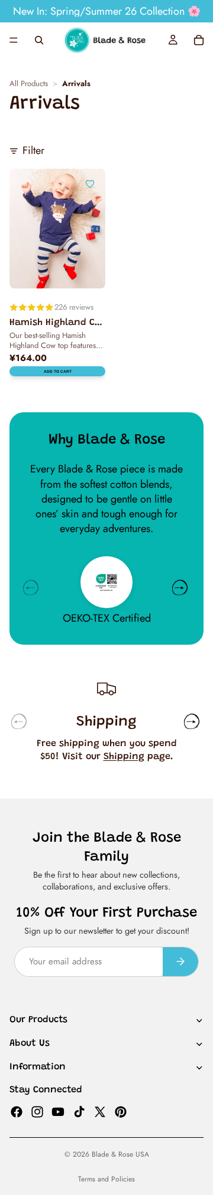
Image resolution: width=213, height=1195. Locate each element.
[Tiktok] (79, 1111)
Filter (33, 150)
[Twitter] (100, 1111)
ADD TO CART (58, 371)
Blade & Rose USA (120, 1154)
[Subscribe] (180, 961)
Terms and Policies (106, 1179)
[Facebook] (16, 1111)
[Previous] (30, 587)
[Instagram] (37, 1111)
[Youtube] (58, 1111)
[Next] (179, 587)
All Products (28, 84)
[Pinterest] (121, 1111)
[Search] (39, 40)
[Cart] (199, 40)
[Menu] (13, 40)
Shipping (124, 756)
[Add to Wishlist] (90, 184)
